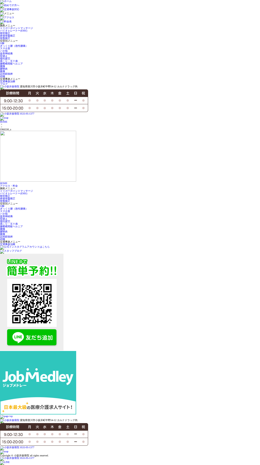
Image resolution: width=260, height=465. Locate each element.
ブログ (4, 84)
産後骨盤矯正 (7, 35)
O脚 (2, 43)
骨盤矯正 (5, 38)
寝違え (4, 56)
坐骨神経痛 (6, 53)
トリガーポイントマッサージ (16, 28)
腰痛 (2, 66)
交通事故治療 (7, 81)
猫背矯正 (5, 33)
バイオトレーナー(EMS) (13, 30)
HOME (3, 121)
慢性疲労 (5, 58)
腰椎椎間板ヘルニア (11, 63)
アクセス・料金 (9, 185)
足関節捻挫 (6, 73)
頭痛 (2, 76)
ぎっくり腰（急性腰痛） (14, 45)
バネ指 (4, 51)
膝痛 (2, 71)
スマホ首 (5, 48)
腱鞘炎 (4, 68)
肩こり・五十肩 (9, 61)
